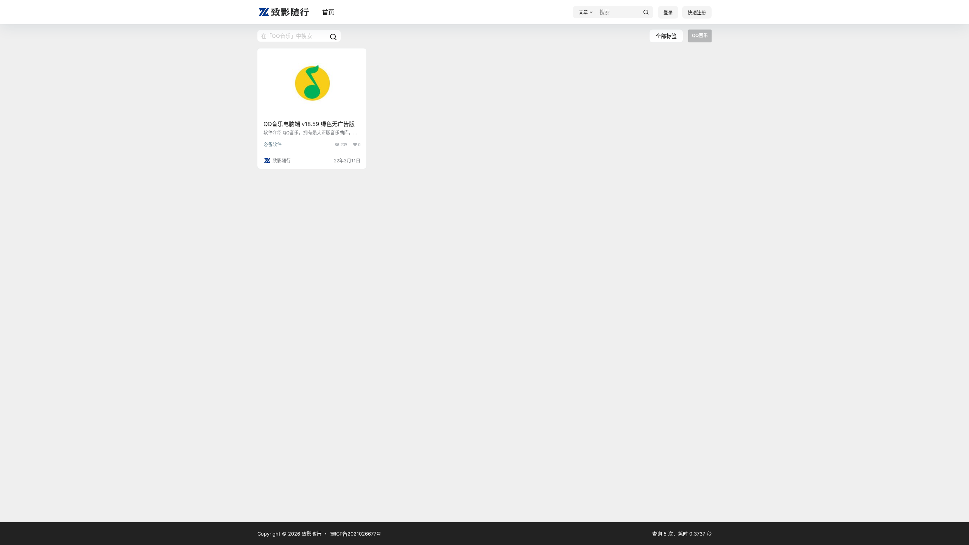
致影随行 (310, 534)
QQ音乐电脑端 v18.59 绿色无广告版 (309, 124)
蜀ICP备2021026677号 (355, 534)
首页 (328, 12)
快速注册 (697, 13)
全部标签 (666, 36)
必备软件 (272, 144)
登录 (668, 13)
